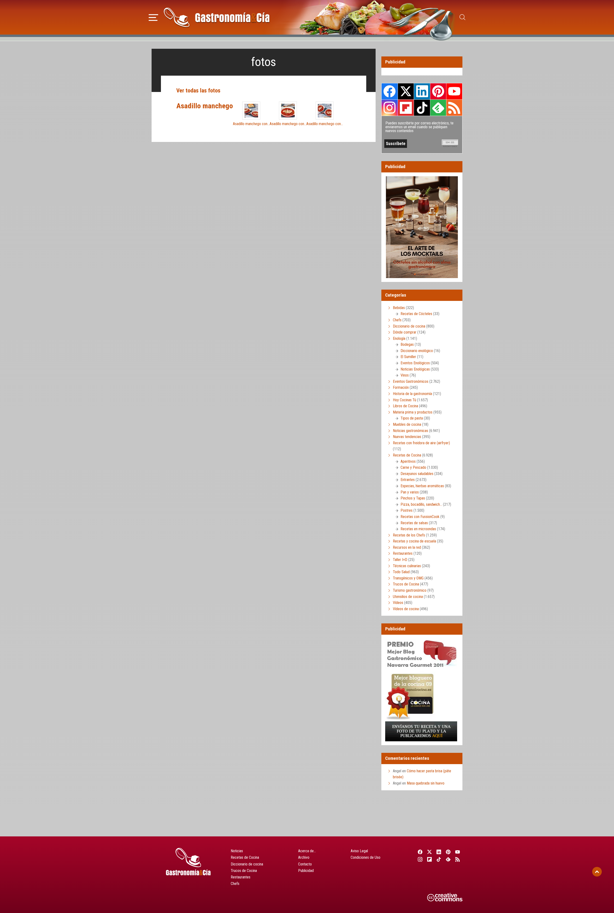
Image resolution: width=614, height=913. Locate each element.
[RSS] (457, 859)
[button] (153, 16)
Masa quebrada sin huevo (425, 783)
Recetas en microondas (418, 529)
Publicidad (306, 870)
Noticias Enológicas (415, 369)
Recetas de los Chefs (409, 535)
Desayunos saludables (417, 473)
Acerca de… (307, 851)
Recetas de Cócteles (416, 313)
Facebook (390, 91)
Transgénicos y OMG (408, 578)
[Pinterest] (448, 852)
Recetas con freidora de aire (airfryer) (421, 443)
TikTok (422, 108)
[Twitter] (429, 852)
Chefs (397, 320)
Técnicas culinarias (407, 566)
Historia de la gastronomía (412, 393)
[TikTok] (438, 859)
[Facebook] (420, 852)
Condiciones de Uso (365, 857)
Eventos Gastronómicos (410, 381)
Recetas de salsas (414, 523)
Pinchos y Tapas (413, 498)
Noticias (237, 851)
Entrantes (408, 479)
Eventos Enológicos (415, 363)
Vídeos (398, 602)
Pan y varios (410, 492)
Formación (401, 387)
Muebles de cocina (407, 424)
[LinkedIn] (438, 852)
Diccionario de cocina (409, 326)
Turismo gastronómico (409, 590)
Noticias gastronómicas (410, 430)
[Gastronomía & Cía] (216, 17)
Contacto (305, 864)
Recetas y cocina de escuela (414, 541)
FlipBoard (406, 108)
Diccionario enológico (417, 350)
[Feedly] (448, 859)
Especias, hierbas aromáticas (422, 486)
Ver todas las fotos (198, 90)
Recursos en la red (407, 547)
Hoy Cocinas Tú (404, 400)
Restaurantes (403, 553)
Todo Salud (401, 572)
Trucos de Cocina (406, 584)
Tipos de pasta (412, 418)
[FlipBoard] (429, 859)
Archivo (303, 857)
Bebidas (399, 307)
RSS (454, 108)
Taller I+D (400, 559)
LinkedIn (422, 91)
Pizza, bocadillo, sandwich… (421, 504)
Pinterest (438, 91)
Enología (399, 338)
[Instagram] (420, 859)
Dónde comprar (404, 332)
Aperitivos (408, 461)
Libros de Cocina (405, 406)
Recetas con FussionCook (420, 516)
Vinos (405, 375)
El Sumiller (408, 356)
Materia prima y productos (412, 412)
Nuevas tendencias (407, 436)
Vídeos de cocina (406, 609)
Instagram (390, 108)
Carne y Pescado (413, 467)
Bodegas (407, 344)
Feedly (438, 108)
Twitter (406, 91)
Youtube (454, 91)
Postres (407, 510)
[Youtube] (457, 852)
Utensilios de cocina (408, 596)
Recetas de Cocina (407, 455)
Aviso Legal (359, 851)
